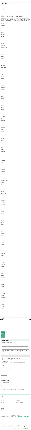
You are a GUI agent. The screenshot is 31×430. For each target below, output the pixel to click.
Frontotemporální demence (5, 361)
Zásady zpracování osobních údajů (26, 416)
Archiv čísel (2, 402)
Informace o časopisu (4, 375)
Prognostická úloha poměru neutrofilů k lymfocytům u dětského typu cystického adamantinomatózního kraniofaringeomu (15, 349)
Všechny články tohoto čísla (5, 340)
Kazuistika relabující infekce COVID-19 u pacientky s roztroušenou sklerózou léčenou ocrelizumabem (13, 362)
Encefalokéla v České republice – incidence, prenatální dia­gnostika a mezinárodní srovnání (12, 351)
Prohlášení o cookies (3, 410)
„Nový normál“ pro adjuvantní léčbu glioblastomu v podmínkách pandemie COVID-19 (11, 358)
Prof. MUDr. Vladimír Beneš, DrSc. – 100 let (7, 342)
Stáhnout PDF (28, 6)
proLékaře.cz (4, 1)
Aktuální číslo (3, 373)
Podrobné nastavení (16, 428)
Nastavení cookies (3, 411)
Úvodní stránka (3, 400)
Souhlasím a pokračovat (24, 428)
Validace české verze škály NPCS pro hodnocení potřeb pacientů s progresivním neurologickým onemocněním (14, 350)
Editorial (3, 319)
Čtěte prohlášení (19, 416)
